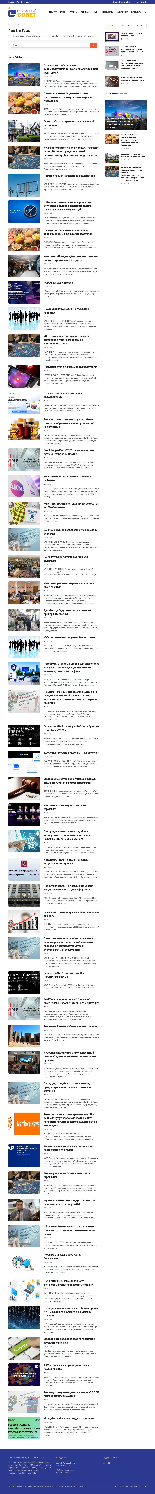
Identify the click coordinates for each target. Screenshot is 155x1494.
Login (145, 2)
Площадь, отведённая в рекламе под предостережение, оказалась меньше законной (67, 1087)
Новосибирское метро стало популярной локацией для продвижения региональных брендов (70, 1056)
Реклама (133, 1486)
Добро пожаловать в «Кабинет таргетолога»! (71, 752)
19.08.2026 (48, 867)
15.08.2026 (48, 1262)
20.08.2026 (48, 734)
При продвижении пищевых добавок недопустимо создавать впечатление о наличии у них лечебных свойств (68, 835)
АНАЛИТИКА (122, 12)
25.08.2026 (48, 347)
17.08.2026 (48, 1129)
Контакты (28, 2)
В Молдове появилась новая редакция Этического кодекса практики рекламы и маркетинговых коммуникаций (69, 206)
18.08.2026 (48, 980)
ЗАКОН (62, 12)
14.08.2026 (48, 1288)
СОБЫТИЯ (53, 12)
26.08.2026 (48, 213)
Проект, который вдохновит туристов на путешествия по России (132, 49)
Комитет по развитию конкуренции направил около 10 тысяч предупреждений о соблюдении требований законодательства (71, 151)
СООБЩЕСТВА (107, 12)
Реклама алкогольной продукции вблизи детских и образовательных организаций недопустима (69, 423)
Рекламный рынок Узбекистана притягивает (71, 1026)
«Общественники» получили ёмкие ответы (70, 637)
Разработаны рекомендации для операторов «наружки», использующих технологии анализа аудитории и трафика (71, 667)
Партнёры (20, 2)
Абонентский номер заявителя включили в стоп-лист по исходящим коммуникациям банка (70, 1230)
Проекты (11, 2)
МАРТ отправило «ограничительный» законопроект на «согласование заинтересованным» (66, 340)
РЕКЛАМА (85, 12)
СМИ (95, 12)
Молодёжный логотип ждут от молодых (69, 1418)
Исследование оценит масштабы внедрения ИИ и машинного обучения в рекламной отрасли (71, 1312)
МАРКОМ (73, 12)
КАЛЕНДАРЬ (136, 12)
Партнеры (124, 1486)
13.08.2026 (48, 1422)
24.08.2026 (48, 458)
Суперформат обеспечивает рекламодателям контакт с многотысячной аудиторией (71, 69)
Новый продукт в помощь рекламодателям (70, 366)
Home (10, 25)
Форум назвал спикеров (58, 282)
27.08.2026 (48, 76)
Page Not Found (19, 25)
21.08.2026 (48, 564)
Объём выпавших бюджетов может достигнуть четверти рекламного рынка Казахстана (68, 97)
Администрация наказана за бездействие (69, 175)
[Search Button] (93, 45)
